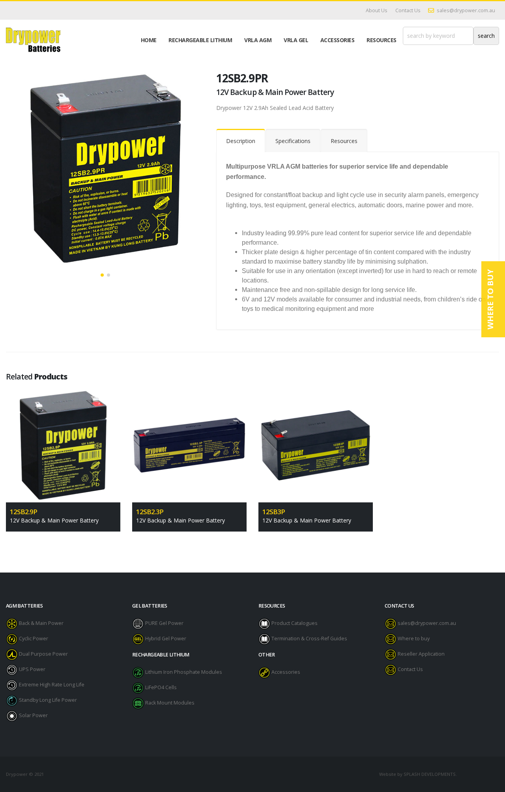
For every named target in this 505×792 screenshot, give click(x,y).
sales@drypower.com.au (466, 10)
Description (240, 141)
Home (149, 40)
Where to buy (414, 639)
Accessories (337, 40)
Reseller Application (421, 654)
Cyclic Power (33, 639)
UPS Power (32, 669)
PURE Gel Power (164, 623)
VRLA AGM (257, 40)
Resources (382, 40)
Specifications (292, 141)
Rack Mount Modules (170, 703)
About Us (376, 10)
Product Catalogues (294, 623)
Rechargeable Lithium (200, 40)
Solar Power (33, 715)
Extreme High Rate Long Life (51, 685)
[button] (102, 275)
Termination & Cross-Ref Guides (309, 639)
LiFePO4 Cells (161, 687)
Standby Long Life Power (48, 700)
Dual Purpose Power (43, 654)
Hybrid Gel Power (165, 639)
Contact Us (408, 10)
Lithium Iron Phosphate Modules (183, 672)
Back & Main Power (41, 623)
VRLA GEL (296, 40)
